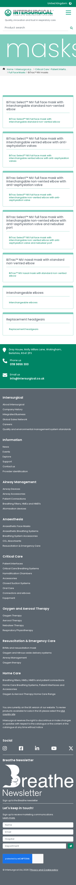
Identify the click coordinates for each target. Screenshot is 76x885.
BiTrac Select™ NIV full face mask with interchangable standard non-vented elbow (34, 120)
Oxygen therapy (12, 662)
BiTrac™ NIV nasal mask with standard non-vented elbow (37, 274)
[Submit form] (70, 846)
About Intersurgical (13, 404)
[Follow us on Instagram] (5, 748)
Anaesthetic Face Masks (16, 526)
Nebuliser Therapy (13, 625)
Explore (7, 456)
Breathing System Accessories (20, 536)
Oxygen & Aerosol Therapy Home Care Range (29, 694)
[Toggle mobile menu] (68, 12)
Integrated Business (14, 414)
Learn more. (9, 817)
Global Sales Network (15, 419)
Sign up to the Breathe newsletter (20, 800)
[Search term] (69, 28)
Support (7, 461)
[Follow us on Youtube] (54, 748)
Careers (7, 424)
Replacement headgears (23, 329)
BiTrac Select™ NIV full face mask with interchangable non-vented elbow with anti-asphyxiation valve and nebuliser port (34, 240)
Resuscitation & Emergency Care (21, 546)
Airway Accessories (14, 494)
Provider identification (15, 471)
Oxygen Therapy (12, 615)
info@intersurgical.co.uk (27, 378)
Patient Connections (14, 498)
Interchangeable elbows (23, 302)
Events (6, 451)
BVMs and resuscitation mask (19, 648)
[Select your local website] (70, 3)
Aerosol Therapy (12, 620)
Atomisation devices (14, 508)
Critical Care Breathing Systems (21, 568)
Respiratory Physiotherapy (18, 630)
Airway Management (15, 657)
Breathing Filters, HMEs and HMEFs (22, 503)
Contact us (9, 466)
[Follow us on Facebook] (21, 748)
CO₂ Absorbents (12, 541)
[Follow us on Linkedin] (37, 748)
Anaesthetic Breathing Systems (20, 531)
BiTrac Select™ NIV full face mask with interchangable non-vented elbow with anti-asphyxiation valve (34, 197)
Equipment (9, 598)
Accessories (10, 578)
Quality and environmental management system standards (37, 429)
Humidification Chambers (17, 573)
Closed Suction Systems (16, 583)
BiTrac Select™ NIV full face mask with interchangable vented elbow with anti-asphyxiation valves (39, 158)
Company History (12, 409)
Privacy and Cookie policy (44, 869)
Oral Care (8, 588)
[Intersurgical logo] (29, 13)
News (6, 446)
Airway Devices (11, 489)
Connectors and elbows (16, 593)
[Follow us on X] (71, 748)
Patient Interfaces (13, 563)
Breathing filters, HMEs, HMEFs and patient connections (33, 680)
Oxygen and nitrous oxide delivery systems (27, 652)
